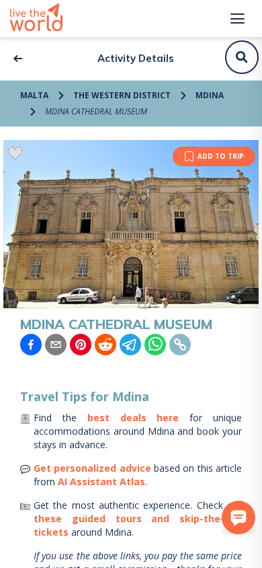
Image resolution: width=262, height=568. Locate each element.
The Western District (122, 95)
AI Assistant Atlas (101, 481)
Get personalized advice (92, 468)
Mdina (209, 95)
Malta (34, 95)
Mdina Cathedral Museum (96, 111)
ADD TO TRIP (221, 156)
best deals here (133, 417)
